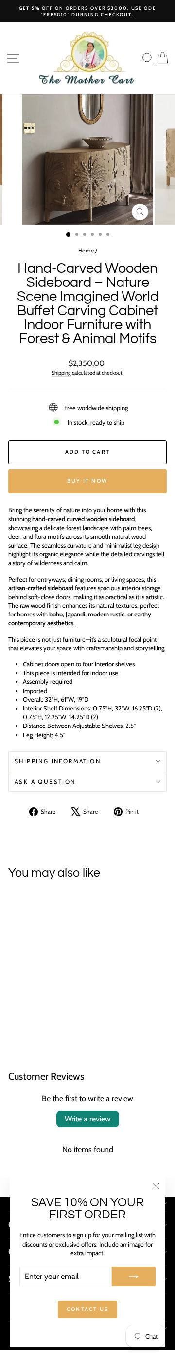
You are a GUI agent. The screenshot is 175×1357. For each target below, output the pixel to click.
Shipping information (58, 761)
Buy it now (87, 480)
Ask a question (45, 781)
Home (86, 250)
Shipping (61, 372)
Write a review (88, 1118)
